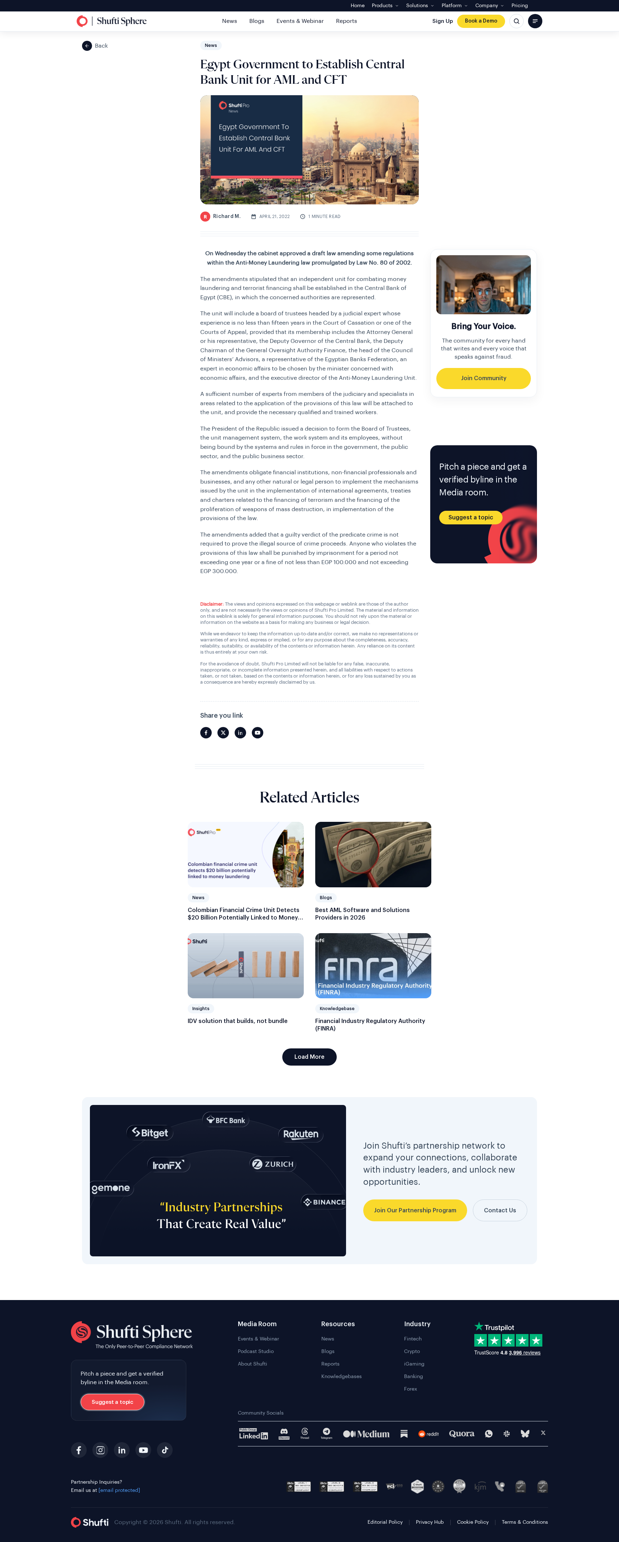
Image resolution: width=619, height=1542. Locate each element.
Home (358, 5)
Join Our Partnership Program (415, 1210)
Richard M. (222, 216)
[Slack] (506, 1433)
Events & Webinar (300, 21)
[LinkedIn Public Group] (253, 1434)
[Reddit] (428, 1433)
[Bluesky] (525, 1433)
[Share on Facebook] (206, 732)
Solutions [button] (417, 5)
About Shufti (252, 1364)
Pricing (520, 5)
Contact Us (500, 1210)
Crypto (412, 1351)
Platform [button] (452, 5)
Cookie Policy (473, 1522)
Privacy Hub (430, 1522)
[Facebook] (79, 1450)
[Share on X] (223, 732)
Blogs (256, 21)
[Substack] (404, 1434)
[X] (543, 1434)
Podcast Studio (256, 1351)
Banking (413, 1376)
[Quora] (462, 1433)
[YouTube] (143, 1450)
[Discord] (284, 1434)
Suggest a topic (470, 517)
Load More (309, 1057)
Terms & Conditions (525, 1522)
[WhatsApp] (489, 1433)
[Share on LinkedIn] (240, 732)
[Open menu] (535, 21)
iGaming (414, 1364)
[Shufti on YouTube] (257, 732)
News (229, 21)
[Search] (516, 21)
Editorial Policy (385, 1522)
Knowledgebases (341, 1376)
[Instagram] (100, 1450)
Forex (410, 1389)
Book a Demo (481, 21)
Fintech (413, 1339)
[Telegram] (326, 1434)
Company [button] (486, 5)
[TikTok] (165, 1450)
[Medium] (366, 1433)
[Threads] (305, 1434)
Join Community (484, 378)
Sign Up (442, 21)
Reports (346, 21)
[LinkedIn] (122, 1450)
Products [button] (382, 5)
